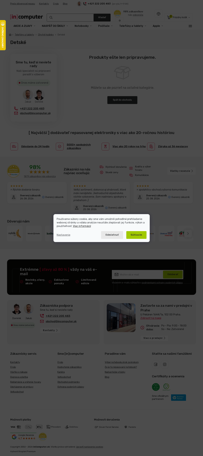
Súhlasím (136, 235)
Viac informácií (82, 226)
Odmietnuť (112, 235)
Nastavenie (63, 234)
